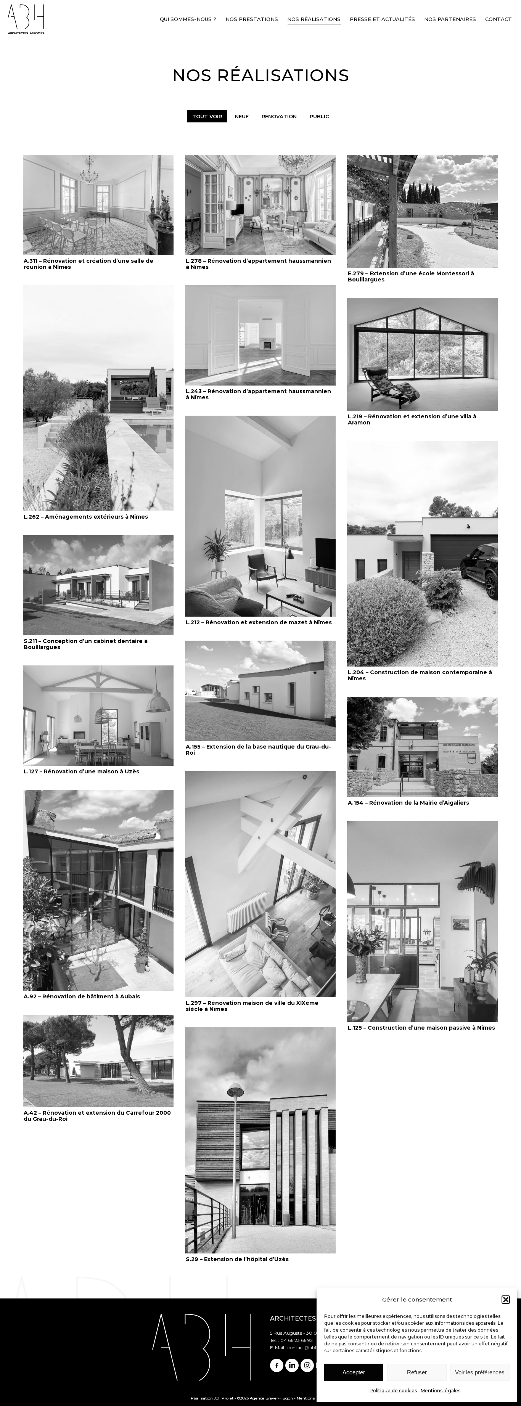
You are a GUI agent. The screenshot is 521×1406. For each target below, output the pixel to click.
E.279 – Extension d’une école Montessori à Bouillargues (411, 276)
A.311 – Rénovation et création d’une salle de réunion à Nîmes (88, 263)
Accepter (354, 1372)
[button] (506, 1299)
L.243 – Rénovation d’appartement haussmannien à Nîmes (258, 394)
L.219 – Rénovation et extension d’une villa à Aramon (412, 419)
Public (319, 116)
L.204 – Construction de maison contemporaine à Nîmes (420, 675)
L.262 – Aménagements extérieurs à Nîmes (86, 516)
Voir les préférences (480, 1372)
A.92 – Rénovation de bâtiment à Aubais (82, 996)
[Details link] (98, 205)
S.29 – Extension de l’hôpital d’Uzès (237, 1259)
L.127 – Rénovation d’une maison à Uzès (81, 771)
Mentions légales (440, 1390)
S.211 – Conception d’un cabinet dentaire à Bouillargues (86, 644)
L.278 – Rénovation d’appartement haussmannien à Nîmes (258, 263)
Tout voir (207, 116)
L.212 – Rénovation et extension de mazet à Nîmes (259, 622)
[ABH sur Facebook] (276, 1365)
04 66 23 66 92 (296, 1340)
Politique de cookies (393, 1390)
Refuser (417, 1372)
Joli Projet (223, 1398)
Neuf (242, 116)
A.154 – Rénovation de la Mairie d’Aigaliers (408, 802)
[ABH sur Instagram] (307, 1365)
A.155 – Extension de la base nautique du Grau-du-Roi (258, 749)
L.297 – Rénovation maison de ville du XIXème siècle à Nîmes (252, 1005)
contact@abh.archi (309, 1347)
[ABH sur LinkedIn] (292, 1365)
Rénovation (279, 116)
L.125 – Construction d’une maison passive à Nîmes (421, 1027)
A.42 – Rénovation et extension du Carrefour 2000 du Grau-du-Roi (97, 1115)
